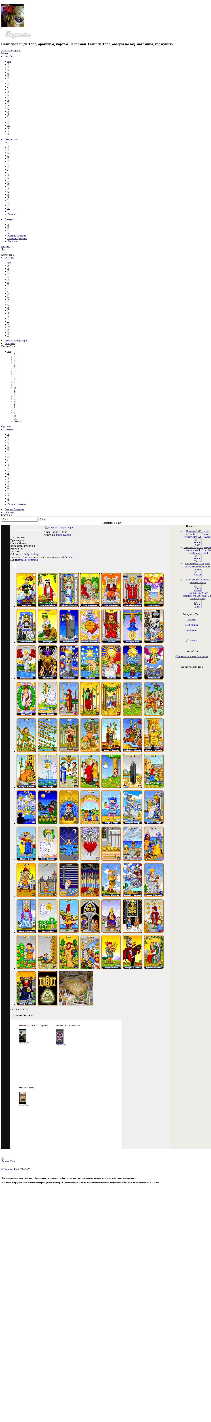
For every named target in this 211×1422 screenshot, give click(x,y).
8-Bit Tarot (67, 557)
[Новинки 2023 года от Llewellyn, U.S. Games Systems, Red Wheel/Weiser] (198, 545)
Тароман (191, 619)
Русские (11, 214)
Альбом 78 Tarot (26, 1088)
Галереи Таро (24, 1042)
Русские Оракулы (16, 235)
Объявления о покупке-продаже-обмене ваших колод (197, 566)
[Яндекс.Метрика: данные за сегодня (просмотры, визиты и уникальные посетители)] (8, 1159)
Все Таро (9, 56)
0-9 (9, 61)
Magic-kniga (191, 624)
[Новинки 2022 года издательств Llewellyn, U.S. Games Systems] (198, 607)
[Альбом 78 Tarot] (22, 1103)
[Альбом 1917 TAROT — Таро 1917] (22, 1041)
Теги (3, 252)
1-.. (9, 211)
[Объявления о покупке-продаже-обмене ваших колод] (198, 577)
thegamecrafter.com (28, 559)
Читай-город (191, 630)
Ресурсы (5, 246)
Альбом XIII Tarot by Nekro (68, 1026)
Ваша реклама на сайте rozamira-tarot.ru (198, 581)
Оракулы (9, 219)
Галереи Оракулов (17, 238)
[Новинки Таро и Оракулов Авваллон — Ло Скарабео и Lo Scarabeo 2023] (198, 561)
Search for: (6, 515)
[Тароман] (191, 640)
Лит (3, 249)
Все (6, 142)
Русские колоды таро (16, 340)
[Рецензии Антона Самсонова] (191, 656)
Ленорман (12, 241)
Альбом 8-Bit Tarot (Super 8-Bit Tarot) (28, 530)
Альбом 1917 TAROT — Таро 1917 (34, 1026)
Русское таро (11, 139)
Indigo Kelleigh (63, 534)
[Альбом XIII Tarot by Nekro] (59, 1042)
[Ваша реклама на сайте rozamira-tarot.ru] (198, 590)
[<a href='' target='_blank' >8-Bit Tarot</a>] (26, 606)
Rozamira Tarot (11, 1169)
